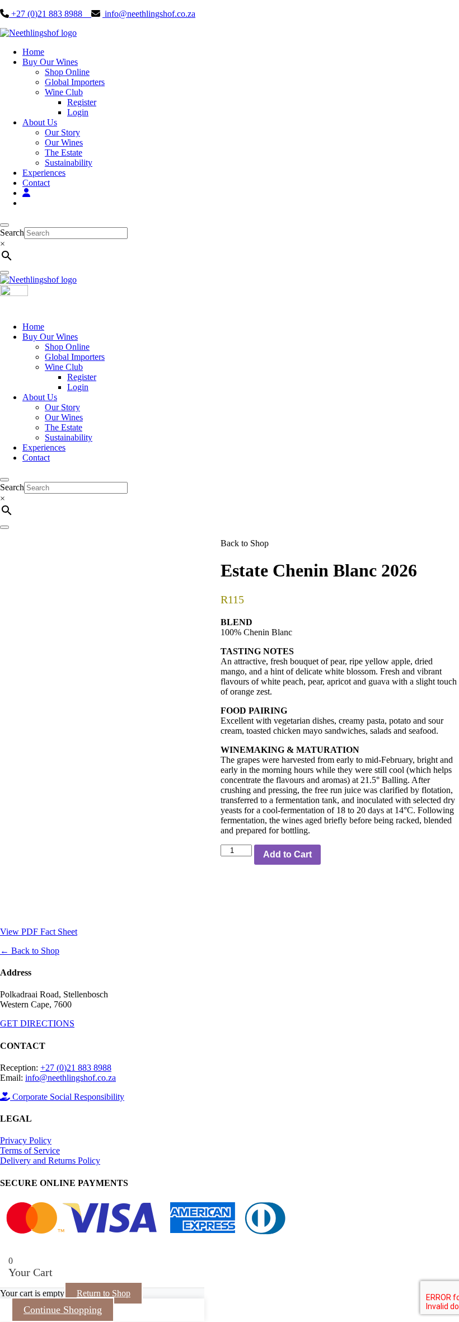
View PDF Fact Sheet (38, 931)
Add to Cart (287, 854)
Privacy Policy (25, 1140)
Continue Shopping (63, 1309)
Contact (36, 182)
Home (33, 52)
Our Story (62, 132)
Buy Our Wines (50, 62)
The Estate (63, 152)
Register (81, 102)
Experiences (43, 172)
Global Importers (75, 82)
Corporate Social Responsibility (67, 1096)
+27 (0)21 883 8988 (50, 13)
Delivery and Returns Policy (50, 1160)
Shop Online (67, 72)
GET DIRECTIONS (37, 1023)
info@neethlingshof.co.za (148, 13)
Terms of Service (30, 1150)
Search (12, 232)
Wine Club (64, 92)
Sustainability (68, 162)
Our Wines (64, 142)
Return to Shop (103, 1293)
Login (77, 112)
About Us (39, 122)
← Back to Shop (29, 950)
